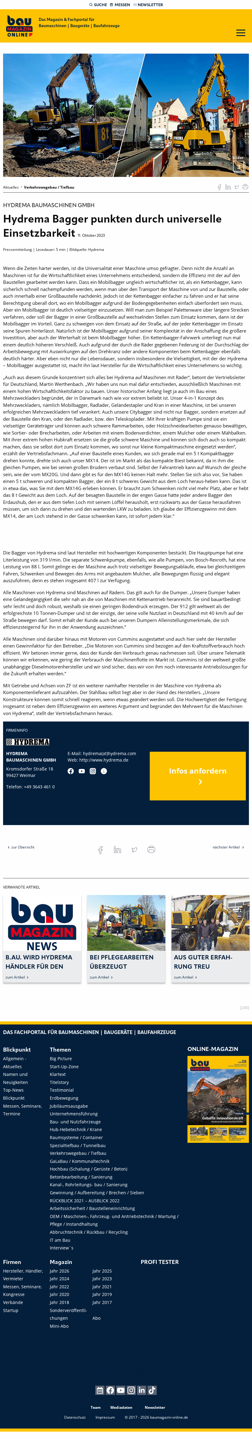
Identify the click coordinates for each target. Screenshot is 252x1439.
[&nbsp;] (126, 114)
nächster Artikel (227, 847)
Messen (122, 5)
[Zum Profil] (104, 771)
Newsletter (150, 5)
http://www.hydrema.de (103, 760)
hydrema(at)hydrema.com (109, 753)
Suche (100, 5)
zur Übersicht (22, 847)
